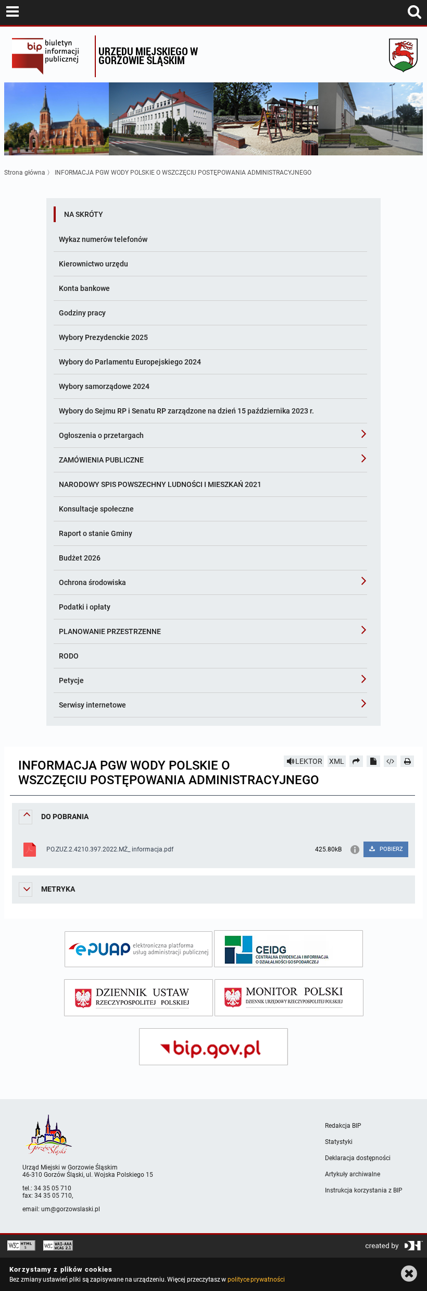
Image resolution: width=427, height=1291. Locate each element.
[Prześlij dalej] (356, 761)
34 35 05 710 (52, 1188)
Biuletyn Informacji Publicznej (50, 56)
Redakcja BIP (343, 1125)
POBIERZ (390, 849)
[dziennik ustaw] (138, 997)
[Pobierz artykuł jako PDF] (373, 761)
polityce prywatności (256, 1279)
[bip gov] (213, 1046)
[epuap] (138, 949)
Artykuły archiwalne (352, 1174)
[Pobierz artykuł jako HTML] (390, 761)
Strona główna (24, 172)
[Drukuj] (407, 761)
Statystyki (339, 1142)
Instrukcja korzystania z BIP (364, 1190)
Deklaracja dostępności (358, 1158)
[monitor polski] (289, 997)
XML (336, 761)
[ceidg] (288, 948)
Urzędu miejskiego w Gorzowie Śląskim (148, 55)
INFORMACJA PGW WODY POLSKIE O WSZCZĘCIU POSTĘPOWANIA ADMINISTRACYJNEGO (183, 172)
